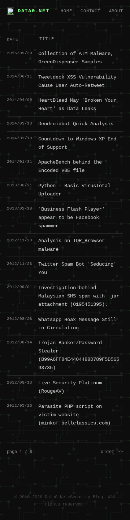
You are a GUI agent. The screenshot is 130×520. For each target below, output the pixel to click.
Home (66, 11)
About (116, 11)
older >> (112, 452)
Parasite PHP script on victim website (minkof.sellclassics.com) (74, 414)
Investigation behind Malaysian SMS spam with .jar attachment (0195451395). (78, 296)
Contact (90, 11)
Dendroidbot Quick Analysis (75, 124)
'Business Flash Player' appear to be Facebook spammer (71, 217)
